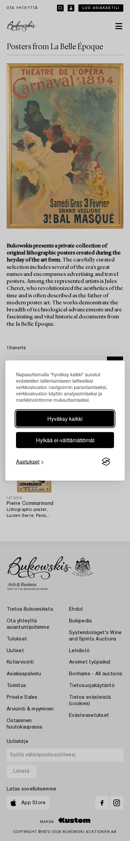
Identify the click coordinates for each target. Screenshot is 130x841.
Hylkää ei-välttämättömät (65, 440)
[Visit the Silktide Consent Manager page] (106, 462)
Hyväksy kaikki (65, 419)
